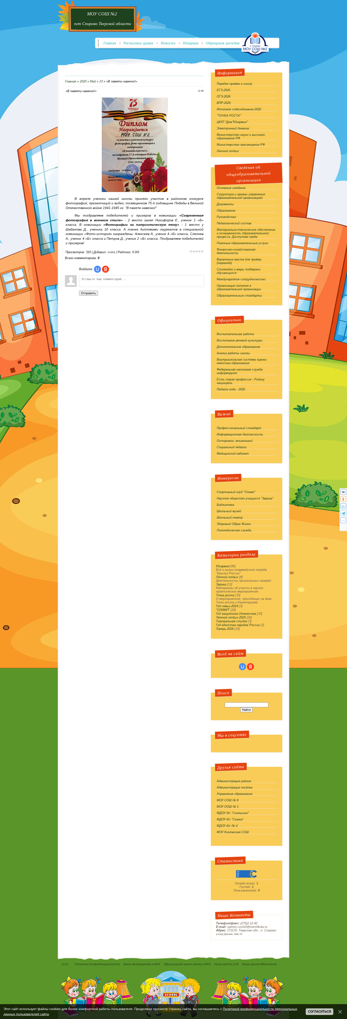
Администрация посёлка (234, 787)
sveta (111, 252)
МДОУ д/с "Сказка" (230, 819)
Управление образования (234, 794)
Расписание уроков (138, 43)
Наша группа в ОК (226, 964)
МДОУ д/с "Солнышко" (233, 813)
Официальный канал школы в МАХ (187, 964)
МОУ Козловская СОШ (233, 832)
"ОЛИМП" (223, 610)
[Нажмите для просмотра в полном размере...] (134, 191)
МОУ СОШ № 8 (227, 800)
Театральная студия (231, 621)
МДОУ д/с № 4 (227, 825)
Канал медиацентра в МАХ (141, 964)
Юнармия (190, 43)
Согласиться (319, 1011)
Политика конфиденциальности (97, 964)
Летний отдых (227, 577)
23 (101, 81)
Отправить (88, 293)
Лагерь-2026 (225, 629)
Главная (109, 43)
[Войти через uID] (97, 269)
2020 (83, 81)
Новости (168, 43)
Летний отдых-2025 (231, 617)
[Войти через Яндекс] (105, 269)
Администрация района (234, 781)
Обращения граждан (223, 43)
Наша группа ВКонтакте (260, 964)
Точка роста (225, 595)
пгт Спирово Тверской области (102, 23)
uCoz (65, 964)
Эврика (221, 584)
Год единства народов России (238, 625)
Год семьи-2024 (227, 606)
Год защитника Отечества (236, 613)
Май (93, 81)
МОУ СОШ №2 (102, 13)
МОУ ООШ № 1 (228, 806)
